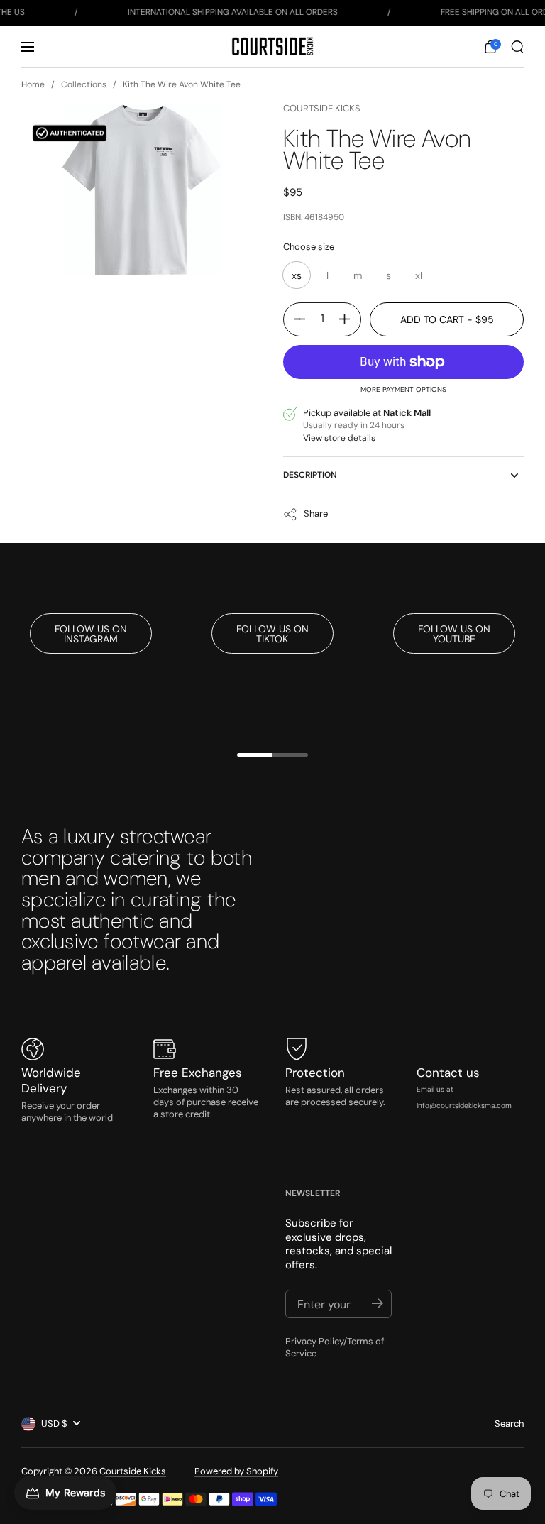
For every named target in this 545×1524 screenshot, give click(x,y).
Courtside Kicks (321, 108)
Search (509, 1424)
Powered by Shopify (236, 1471)
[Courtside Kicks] (272, 46)
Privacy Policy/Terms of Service (334, 1347)
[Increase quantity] (349, 319)
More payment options (403, 389)
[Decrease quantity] (294, 319)
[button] (490, 46)
